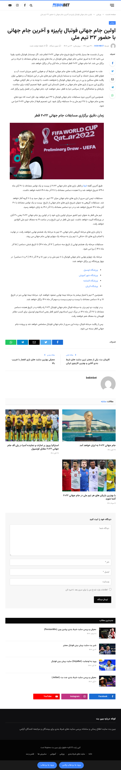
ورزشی (112, 23)
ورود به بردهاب (47, 765)
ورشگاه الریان (92, 286)
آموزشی (53, 754)
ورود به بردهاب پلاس (71, 765)
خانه (90, 754)
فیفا (85, 186)
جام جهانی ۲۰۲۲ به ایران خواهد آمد (98, 445)
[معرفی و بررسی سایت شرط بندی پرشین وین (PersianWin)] (107, 633)
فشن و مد (30, 754)
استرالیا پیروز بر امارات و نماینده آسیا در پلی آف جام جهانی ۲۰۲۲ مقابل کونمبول (33, 447)
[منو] (112, 5)
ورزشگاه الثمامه (90, 281)
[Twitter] (112, 71)
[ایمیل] (112, 79)
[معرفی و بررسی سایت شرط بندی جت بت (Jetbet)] (107, 681)
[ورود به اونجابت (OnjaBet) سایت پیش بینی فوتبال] (107, 665)
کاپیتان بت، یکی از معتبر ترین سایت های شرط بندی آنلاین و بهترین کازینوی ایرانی (88, 361)
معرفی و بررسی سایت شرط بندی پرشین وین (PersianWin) (70, 629)
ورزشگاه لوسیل (91, 270)
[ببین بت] (61, 5)
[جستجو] (31, 5)
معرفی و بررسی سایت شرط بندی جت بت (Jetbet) (74, 677)
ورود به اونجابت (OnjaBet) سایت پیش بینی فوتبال (73, 661)
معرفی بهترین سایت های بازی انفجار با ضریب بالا (33, 361)
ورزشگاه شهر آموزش (88, 275)
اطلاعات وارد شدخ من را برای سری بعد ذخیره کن (87, 590)
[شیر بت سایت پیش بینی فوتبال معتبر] (107, 649)
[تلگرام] (112, 87)
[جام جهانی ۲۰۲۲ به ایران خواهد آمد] (89, 425)
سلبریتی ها (42, 754)
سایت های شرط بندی (76, 754)
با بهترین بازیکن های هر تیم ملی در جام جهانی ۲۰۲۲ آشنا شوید (89, 497)
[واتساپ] (112, 95)
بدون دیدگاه (53, 46)
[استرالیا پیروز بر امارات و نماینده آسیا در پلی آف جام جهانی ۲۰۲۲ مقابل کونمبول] (32, 425)
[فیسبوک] (112, 63)
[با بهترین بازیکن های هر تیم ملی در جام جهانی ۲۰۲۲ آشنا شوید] (89, 475)
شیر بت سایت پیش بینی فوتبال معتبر (79, 645)
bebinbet (99, 46)
